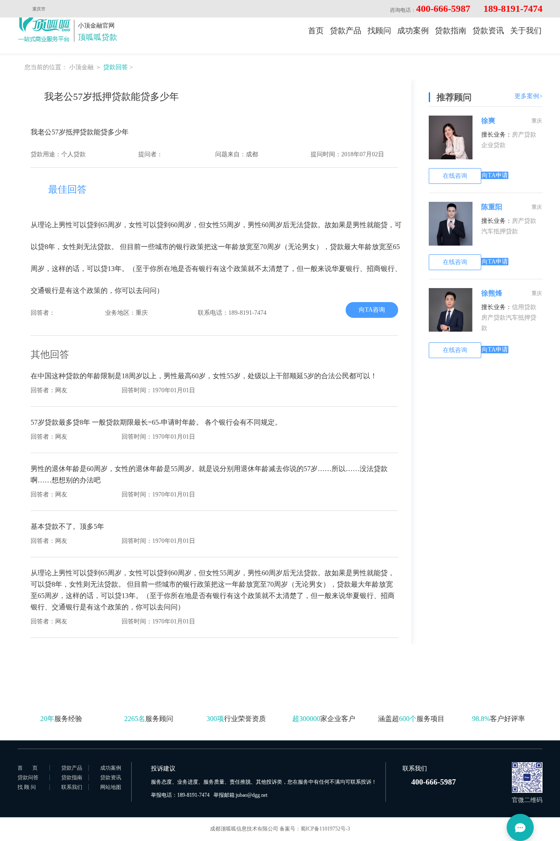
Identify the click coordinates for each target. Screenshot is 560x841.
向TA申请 (495, 175)
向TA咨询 (372, 309)
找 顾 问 (27, 787)
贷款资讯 (488, 30)
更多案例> (528, 96)
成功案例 (413, 30)
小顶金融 (81, 67)
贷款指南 (450, 30)
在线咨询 (455, 175)
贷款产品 (345, 30)
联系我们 (71, 787)
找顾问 (379, 30)
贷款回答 (115, 67)
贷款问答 (28, 777)
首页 (316, 30)
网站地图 (110, 787)
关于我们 (526, 30)
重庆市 (39, 9)
